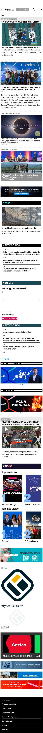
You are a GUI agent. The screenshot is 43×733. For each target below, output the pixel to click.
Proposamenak (12, 363)
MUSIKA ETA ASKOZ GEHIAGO (17, 656)
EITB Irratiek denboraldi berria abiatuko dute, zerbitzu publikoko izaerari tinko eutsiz (21, 88)
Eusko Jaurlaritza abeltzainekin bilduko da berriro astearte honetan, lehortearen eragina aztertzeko (21, 253)
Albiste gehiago (11, 245)
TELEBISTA (5, 359)
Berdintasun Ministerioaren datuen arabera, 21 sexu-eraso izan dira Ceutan (20, 261)
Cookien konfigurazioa (10, 717)
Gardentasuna (7, 721)
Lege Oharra (6, 708)
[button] (39, 214)
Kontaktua (5, 725)
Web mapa (5, 729)
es (41, 9)
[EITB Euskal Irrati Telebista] (9, 9)
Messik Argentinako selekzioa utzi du (17, 332)
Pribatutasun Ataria (9, 704)
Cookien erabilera (8, 712)
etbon (9, 390)
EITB (2, 15)
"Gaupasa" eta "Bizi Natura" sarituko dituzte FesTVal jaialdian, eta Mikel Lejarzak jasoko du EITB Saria (20, 177)
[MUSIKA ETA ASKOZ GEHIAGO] (18, 644)
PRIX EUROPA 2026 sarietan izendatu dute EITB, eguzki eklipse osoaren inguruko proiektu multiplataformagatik (20, 141)
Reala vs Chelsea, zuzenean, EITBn (20, 21)
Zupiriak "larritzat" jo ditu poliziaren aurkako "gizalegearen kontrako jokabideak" (19, 270)
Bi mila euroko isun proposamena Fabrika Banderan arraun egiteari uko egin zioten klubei (21, 339)
